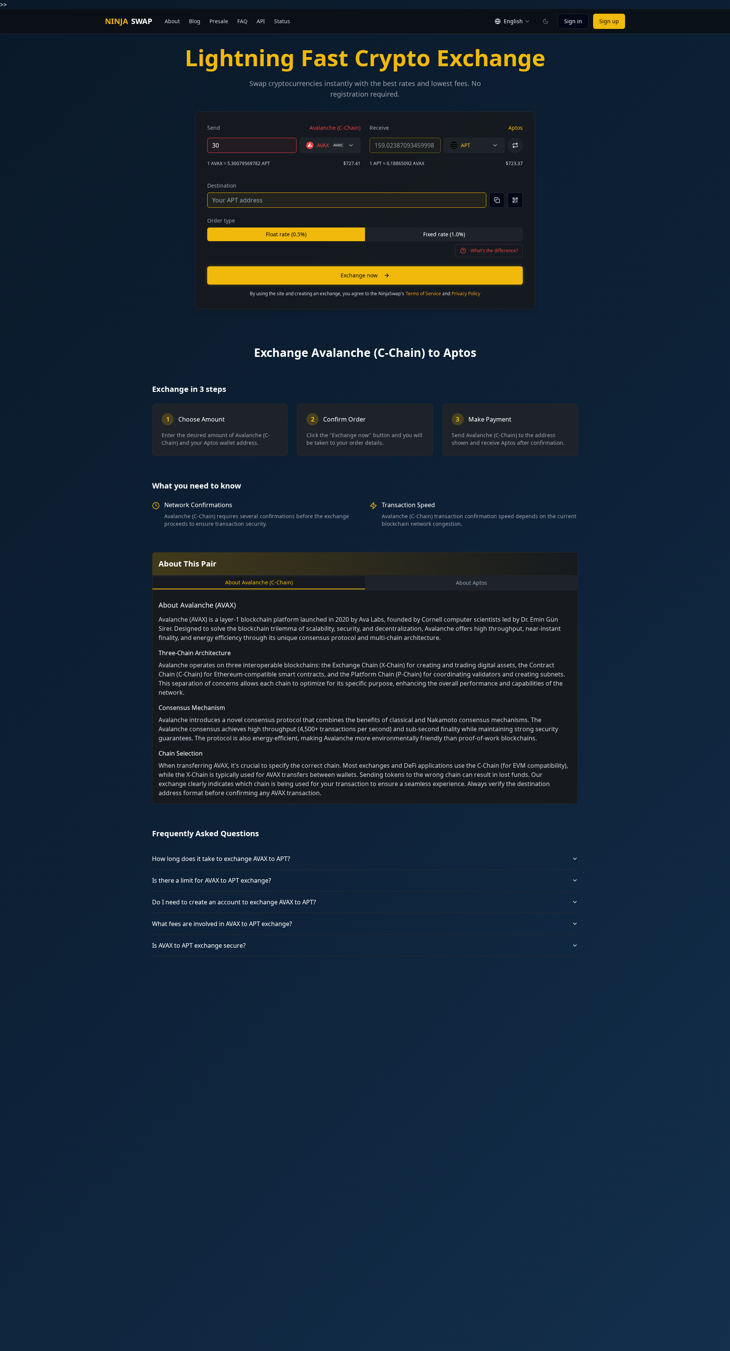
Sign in (573, 21)
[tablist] (365, 582)
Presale (218, 21)
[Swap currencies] (515, 145)
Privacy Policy (466, 293)
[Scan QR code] (515, 200)
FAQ (242, 21)
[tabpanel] (365, 699)
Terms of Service (423, 293)
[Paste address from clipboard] (497, 200)
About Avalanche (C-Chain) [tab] (259, 582)
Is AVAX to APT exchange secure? (199, 945)
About (172, 21)
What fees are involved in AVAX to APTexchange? (222, 924)
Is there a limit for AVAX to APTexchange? (211, 880)
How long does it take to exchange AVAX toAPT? (221, 859)
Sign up (609, 21)
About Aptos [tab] (471, 582)
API (261, 21)
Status (282, 21)
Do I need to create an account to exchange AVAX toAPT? (234, 902)
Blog (194, 21)
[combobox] (330, 145)
